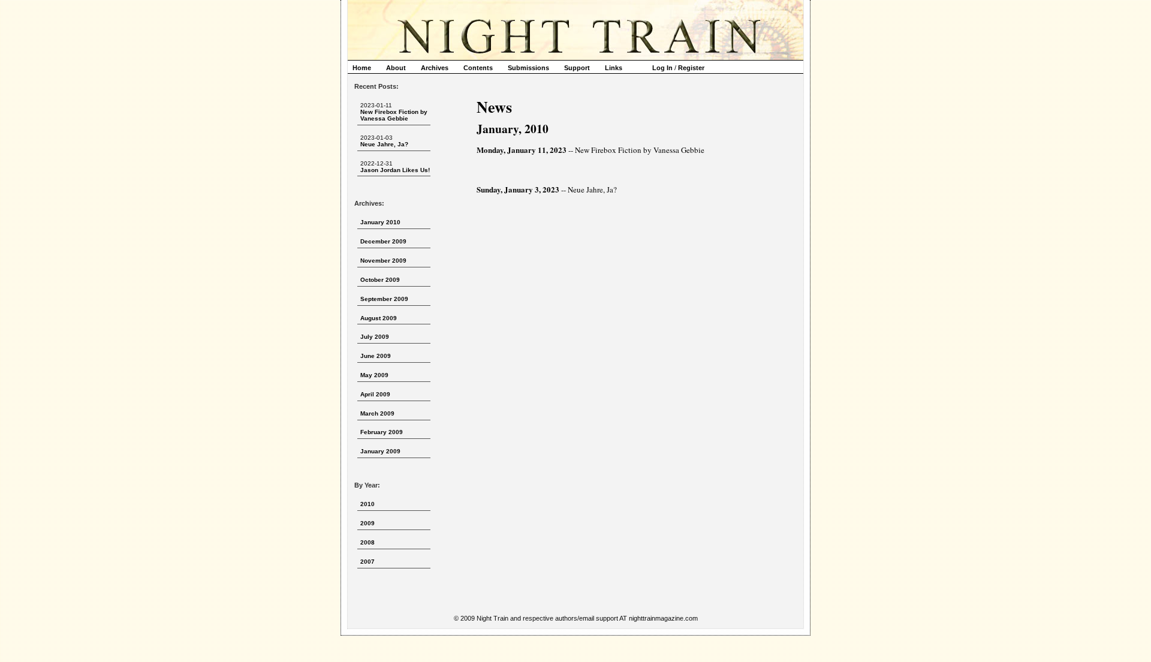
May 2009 (374, 375)
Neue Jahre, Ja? (384, 144)
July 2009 (374, 336)
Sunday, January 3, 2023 (518, 189)
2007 (367, 561)
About (396, 67)
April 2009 (375, 394)
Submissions (528, 67)
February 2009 (381, 432)
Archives (434, 67)
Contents (478, 67)
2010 (367, 504)
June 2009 (375, 356)
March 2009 (377, 413)
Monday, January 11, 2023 (522, 149)
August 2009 (378, 318)
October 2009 (380, 279)
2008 (367, 542)
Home (361, 67)
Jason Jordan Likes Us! (395, 170)
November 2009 (383, 260)
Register (691, 67)
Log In (662, 67)
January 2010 (380, 222)
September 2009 (384, 299)
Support (577, 67)
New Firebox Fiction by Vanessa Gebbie (393, 115)
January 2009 (380, 451)
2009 (367, 523)
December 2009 (383, 241)
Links (613, 67)
